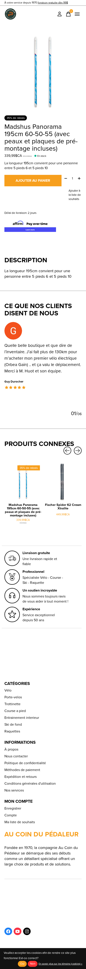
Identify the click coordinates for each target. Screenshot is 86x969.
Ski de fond (13, 724)
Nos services (14, 790)
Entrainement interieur (21, 717)
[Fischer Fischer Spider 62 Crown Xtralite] (63, 482)
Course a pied (15, 710)
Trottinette (12, 703)
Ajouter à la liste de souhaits (75, 195)
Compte (10, 815)
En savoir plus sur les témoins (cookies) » (60, 963)
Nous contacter (16, 756)
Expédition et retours (20, 776)
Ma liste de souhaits (19, 822)
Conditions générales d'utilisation (30, 783)
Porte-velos (13, 697)
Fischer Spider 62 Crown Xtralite (63, 506)
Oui (22, 964)
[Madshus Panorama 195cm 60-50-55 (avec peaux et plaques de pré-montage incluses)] (23, 482)
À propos (11, 749)
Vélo (7, 690)
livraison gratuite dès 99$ (53, 3)
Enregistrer (12, 808)
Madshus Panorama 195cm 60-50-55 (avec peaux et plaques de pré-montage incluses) (23, 510)
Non (32, 964)
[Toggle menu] (77, 14)
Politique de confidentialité (25, 763)
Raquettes (12, 731)
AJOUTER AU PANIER (33, 180)
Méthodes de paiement (22, 769)
